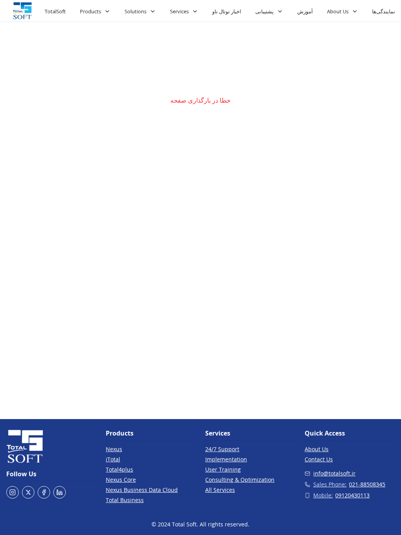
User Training (223, 469)
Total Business (125, 500)
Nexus (114, 449)
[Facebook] (44, 492)
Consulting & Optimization (240, 479)
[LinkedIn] (59, 492)
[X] (28, 492)
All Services (220, 489)
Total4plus (119, 469)
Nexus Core (121, 479)
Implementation (226, 459)
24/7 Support (222, 449)
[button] (22, 11)
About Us (317, 449)
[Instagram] (12, 492)
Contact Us (319, 459)
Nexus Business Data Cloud (142, 489)
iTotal (113, 459)
